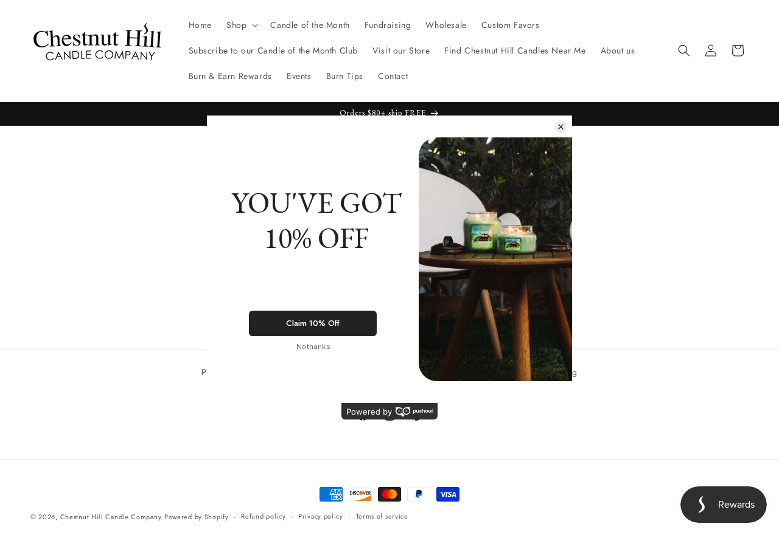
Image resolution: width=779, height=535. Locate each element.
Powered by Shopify (196, 517)
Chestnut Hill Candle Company (111, 517)
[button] (241, 25)
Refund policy (263, 516)
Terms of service (382, 516)
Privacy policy (320, 516)
